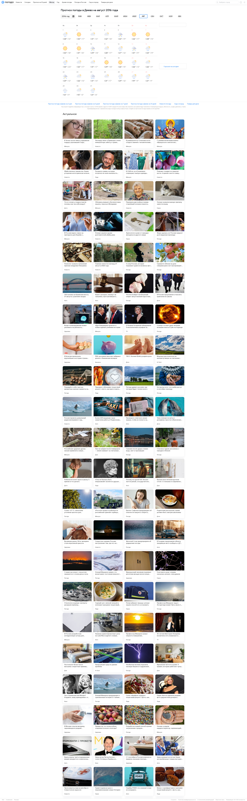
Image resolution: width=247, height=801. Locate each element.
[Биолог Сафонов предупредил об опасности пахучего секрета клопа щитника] (138, 503)
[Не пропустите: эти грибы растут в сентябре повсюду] (169, 380)
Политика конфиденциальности (187, 799)
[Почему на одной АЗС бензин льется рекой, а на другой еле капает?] (138, 473)
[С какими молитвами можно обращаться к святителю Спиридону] (169, 133)
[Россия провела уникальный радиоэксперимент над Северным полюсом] (77, 411)
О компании (9, 799)
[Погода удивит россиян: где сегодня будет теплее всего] (138, 380)
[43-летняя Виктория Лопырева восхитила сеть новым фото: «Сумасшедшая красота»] (169, 627)
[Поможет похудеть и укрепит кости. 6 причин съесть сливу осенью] (169, 164)
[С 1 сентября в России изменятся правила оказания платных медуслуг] (138, 750)
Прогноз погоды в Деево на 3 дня (60, 104)
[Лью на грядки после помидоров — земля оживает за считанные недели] (108, 442)
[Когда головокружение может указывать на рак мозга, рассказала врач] (77, 318)
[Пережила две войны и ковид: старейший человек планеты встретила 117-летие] (138, 195)
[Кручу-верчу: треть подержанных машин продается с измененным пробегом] (77, 750)
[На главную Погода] (9, 2)
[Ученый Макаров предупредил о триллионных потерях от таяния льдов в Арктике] (108, 688)
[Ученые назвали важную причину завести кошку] (169, 195)
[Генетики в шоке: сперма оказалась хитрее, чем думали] (169, 565)
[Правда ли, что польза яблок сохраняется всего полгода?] (108, 719)
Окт (161, 16)
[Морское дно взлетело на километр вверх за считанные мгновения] (169, 349)
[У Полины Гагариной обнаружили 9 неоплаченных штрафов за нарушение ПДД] (138, 318)
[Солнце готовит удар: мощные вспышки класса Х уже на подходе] (169, 318)
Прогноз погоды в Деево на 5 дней (87, 104)
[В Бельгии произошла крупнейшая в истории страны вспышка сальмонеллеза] (77, 349)
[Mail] (3, 2)
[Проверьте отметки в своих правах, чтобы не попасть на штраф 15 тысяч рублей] (138, 411)
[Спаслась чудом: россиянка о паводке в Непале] (169, 442)
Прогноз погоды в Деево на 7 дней (115, 104)
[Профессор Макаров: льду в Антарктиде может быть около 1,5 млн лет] (169, 596)
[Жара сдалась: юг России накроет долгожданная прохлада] (169, 226)
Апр (107, 16)
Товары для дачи (193, 104)
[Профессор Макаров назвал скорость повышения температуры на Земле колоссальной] (138, 627)
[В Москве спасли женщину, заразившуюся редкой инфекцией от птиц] (77, 719)
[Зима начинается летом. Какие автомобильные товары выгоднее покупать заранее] (169, 750)
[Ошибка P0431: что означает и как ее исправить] (138, 781)
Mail (3, 799)
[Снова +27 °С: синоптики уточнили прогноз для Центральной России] (77, 503)
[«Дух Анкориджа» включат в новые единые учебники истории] (108, 318)
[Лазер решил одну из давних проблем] (108, 658)
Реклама (16, 799)
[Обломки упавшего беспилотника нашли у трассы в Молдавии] (108, 195)
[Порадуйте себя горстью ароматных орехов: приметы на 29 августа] (77, 380)
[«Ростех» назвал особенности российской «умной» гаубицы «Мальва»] (108, 503)
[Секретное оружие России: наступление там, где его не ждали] (108, 534)
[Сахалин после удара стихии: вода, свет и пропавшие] (138, 442)
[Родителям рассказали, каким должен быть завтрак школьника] (169, 503)
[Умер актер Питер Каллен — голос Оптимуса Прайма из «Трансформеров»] (108, 750)
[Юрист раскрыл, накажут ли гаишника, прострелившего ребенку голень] (108, 288)
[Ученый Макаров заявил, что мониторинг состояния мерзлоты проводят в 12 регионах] (108, 565)
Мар (98, 16)
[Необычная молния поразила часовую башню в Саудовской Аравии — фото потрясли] (138, 658)
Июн (125, 16)
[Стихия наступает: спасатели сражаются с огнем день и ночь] (77, 565)
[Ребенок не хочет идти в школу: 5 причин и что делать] (77, 473)
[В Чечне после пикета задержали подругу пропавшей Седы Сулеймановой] (77, 133)
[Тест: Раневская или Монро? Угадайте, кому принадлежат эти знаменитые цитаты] (77, 688)
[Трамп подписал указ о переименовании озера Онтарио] (108, 781)
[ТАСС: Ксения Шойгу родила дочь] (138, 349)
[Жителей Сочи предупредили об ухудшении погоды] (138, 534)
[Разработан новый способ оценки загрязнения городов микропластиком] (138, 719)
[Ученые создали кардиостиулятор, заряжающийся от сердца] (169, 719)
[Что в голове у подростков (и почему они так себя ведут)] (77, 195)
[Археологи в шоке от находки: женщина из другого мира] (138, 226)
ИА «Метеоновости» (239, 799)
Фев (89, 16)
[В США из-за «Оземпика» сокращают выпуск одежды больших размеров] (138, 164)
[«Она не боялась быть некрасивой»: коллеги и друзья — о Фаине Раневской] (108, 473)
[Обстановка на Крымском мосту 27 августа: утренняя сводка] (77, 288)
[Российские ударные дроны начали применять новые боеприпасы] (77, 442)
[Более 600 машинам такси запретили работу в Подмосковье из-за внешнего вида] (108, 411)
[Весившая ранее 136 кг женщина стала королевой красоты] (77, 534)
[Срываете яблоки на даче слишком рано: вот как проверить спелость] (169, 257)
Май (116, 16)
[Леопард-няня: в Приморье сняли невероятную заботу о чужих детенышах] (108, 133)
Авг (143, 16)
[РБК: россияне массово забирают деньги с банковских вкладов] (108, 349)
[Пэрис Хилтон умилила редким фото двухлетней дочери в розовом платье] (169, 688)
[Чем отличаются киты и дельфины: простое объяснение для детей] (169, 411)
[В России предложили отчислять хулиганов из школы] (169, 288)
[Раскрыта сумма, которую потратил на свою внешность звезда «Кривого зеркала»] (108, 164)
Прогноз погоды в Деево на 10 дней (143, 104)
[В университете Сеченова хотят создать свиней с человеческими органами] (138, 133)
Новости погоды (165, 104)
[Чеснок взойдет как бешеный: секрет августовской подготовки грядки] (138, 288)
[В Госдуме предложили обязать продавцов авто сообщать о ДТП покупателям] (169, 534)
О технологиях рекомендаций (206, 799)
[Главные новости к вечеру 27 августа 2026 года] (108, 257)
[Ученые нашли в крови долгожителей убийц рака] (108, 226)
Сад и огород (179, 104)
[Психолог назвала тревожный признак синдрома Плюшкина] (77, 257)
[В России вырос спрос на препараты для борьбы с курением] (77, 226)
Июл (134, 16)
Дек (179, 16)
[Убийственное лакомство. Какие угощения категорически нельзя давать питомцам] (77, 164)
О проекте (173, 799)
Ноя (170, 16)
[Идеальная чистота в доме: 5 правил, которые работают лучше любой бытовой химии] (169, 658)
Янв (80, 16)
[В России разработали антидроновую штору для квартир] (77, 627)
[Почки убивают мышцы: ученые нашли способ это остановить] (138, 596)
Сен (152, 16)
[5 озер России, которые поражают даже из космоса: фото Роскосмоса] (138, 257)
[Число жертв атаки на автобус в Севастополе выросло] (77, 781)
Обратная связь (220, 799)
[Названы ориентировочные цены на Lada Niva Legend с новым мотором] (108, 627)
